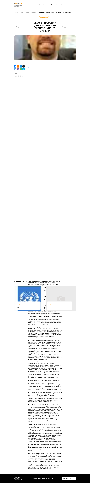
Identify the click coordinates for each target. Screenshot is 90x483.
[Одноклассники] (18, 66)
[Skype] (23, 69)
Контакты (50, 478)
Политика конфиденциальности (39, 478)
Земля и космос (46, 4)
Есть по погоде (52, 307)
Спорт (40, 4)
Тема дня (53, 4)
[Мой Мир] (21, 66)
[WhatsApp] (21, 69)
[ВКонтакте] (15, 66)
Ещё (57, 4)
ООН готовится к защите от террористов (28, 307)
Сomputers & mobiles (44, 17)
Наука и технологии (28, 4)
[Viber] (18, 69)
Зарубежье (20, 304)
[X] (23, 66)
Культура (36, 4)
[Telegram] (15, 69)
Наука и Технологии (53, 304)
